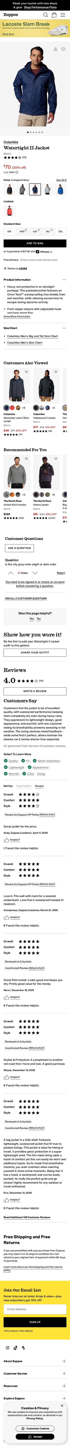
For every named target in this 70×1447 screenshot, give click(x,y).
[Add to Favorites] (26, 372)
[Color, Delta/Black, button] (18, 408)
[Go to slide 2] (30, 132)
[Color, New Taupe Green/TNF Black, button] (47, 494)
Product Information (17, 279)
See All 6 (61, 180)
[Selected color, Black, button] (36, 408)
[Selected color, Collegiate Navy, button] (6, 408)
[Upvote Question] (11, 573)
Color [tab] (30, 773)
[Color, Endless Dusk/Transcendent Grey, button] (18, 494)
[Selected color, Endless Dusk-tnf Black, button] (36, 494)
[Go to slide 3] (33, 132)
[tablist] (35, 767)
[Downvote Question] (35, 573)
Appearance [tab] (40, 767)
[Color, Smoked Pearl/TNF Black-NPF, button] (42, 494)
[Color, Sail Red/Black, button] (12, 408)
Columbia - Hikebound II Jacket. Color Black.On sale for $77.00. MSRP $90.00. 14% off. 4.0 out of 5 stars (46, 400)
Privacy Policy (34, 1418)
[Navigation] (62, 15)
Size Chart (10, 328)
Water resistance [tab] (49, 761)
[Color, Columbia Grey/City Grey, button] (42, 408)
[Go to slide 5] (39, 132)
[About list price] (16, 172)
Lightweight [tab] (16, 767)
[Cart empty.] (54, 15)
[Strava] (23, 1348)
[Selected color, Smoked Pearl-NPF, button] (6, 494)
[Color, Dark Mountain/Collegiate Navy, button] (47, 408)
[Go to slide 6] (42, 132)
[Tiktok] (15, 1348)
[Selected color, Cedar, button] (65, 408)
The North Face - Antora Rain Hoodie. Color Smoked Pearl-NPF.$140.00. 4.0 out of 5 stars (17, 487)
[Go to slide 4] (36, 132)
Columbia (11, 142)
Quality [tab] (13, 761)
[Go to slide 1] (28, 132)
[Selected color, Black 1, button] (65, 494)
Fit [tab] (28, 761)
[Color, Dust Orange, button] (12, 494)
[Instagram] (7, 1348)
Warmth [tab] (14, 773)
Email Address (16, 1309)
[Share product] (55, 49)
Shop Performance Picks (40, 7)
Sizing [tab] (41, 773)
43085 (23, 268)
